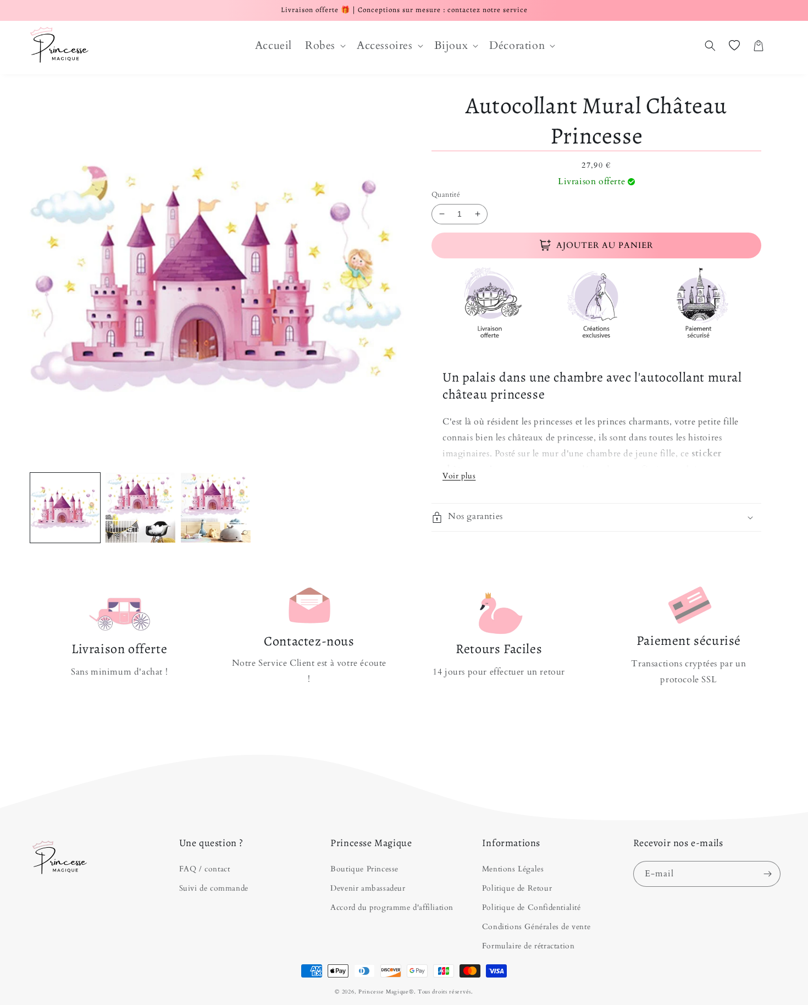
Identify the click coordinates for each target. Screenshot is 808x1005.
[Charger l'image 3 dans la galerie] (216, 508)
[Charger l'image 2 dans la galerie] (140, 508)
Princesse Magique (383, 992)
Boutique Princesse (364, 869)
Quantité (445, 195)
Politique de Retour (517, 888)
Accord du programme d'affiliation (391, 907)
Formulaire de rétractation (528, 946)
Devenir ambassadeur (367, 888)
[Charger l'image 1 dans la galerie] (65, 508)
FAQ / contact (204, 869)
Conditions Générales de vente (536, 926)
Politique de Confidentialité (531, 907)
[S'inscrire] (768, 874)
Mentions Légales (513, 869)
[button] (324, 45)
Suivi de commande (213, 888)
